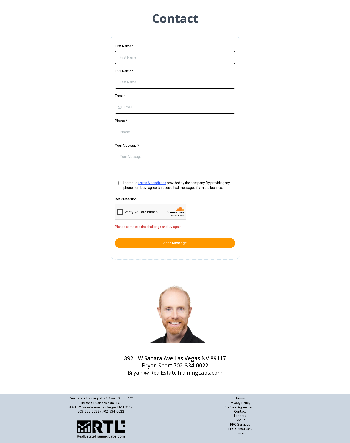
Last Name (124, 71)
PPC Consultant (240, 429)
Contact (240, 411)
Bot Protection (126, 199)
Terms (240, 398)
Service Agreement (240, 407)
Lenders (240, 415)
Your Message (127, 145)
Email (120, 96)
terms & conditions (152, 183)
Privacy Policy (240, 403)
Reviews (240, 433)
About (240, 420)
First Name (124, 46)
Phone (121, 121)
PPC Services (240, 424)
